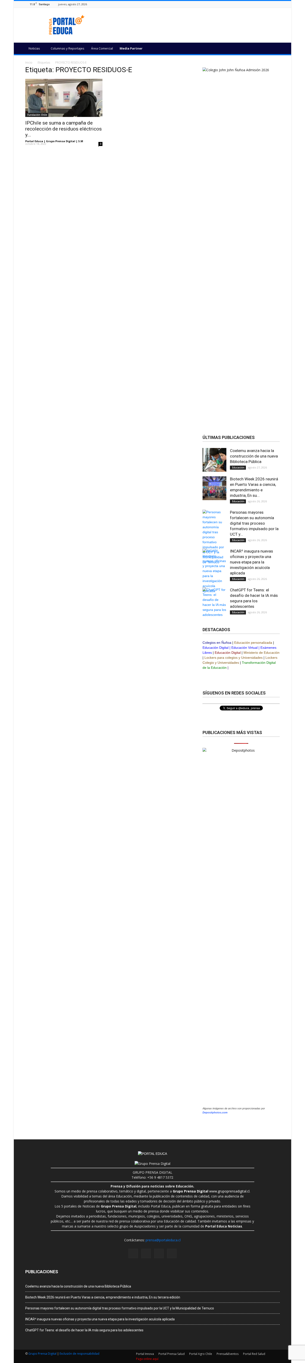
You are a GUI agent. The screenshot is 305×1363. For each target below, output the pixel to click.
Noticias (34, 48)
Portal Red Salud (254, 1354)
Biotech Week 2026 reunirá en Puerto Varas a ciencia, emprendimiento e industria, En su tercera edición (102, 1297)
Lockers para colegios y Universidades (233, 657)
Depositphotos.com (215, 1112)
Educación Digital (216, 647)
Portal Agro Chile (200, 1354)
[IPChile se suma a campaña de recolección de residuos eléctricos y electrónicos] (63, 98)
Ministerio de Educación (262, 652)
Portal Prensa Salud (171, 1354)
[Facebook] (259, 4)
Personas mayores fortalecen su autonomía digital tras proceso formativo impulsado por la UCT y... (254, 523)
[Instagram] (265, 4)
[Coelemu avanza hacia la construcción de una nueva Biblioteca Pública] (214, 460)
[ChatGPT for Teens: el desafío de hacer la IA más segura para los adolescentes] (214, 602)
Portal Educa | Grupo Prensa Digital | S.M (54, 141)
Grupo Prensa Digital (42, 1354)
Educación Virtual (244, 647)
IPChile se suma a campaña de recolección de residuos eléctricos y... (63, 129)
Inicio (28, 62)
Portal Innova (145, 1354)
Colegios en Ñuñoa (217, 642)
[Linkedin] (271, 4)
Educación (237, 467)
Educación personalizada (253, 642)
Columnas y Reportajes (67, 48)
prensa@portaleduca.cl (163, 1240)
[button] (274, 49)
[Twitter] (277, 4)
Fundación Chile (37, 114)
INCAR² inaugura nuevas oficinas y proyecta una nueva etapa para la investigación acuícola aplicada (251, 562)
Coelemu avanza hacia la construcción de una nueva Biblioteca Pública (254, 456)
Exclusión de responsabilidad (79, 1354)
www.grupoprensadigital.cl (211, 1191)
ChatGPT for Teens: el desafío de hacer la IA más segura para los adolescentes (84, 1330)
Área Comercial (102, 48)
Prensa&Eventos (228, 1354)
